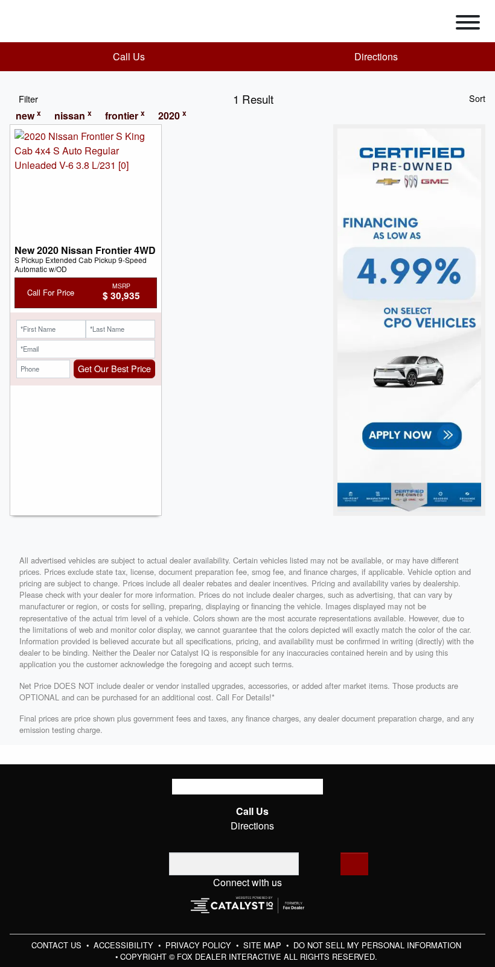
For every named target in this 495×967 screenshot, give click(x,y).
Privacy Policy (199, 945)
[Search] (354, 863)
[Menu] (468, 24)
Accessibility (125, 945)
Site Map (263, 945)
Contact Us (57, 945)
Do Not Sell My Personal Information (377, 945)
